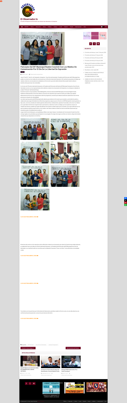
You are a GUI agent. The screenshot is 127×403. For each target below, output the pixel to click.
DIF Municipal (30, 344)
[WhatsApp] (125, 205)
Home (32, 26)
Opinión (66, 26)
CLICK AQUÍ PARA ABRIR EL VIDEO (29, 216)
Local (60, 26)
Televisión (70, 401)
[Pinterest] (125, 203)
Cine (85, 26)
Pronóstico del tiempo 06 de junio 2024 (94, 57)
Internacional (78, 26)
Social (71, 26)
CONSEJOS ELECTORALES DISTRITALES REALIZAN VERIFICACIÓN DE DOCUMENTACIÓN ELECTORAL (94, 74)
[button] (62, 383)
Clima (44, 26)
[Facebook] (125, 198)
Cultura (55, 26)
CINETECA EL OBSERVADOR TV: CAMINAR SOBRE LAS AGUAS (51, 396)
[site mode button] (102, 27)
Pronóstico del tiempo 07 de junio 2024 (94, 55)
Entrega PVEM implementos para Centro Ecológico (69, 370)
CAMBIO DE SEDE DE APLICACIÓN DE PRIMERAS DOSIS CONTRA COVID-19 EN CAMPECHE (94, 81)
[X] (125, 200)
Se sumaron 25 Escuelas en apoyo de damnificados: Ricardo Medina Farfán (50, 370)
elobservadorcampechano (36, 74)
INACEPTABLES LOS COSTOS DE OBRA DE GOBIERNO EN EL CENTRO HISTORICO (30, 369)
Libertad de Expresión (53, 344)
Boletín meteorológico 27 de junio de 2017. (29, 348)
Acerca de (38, 26)
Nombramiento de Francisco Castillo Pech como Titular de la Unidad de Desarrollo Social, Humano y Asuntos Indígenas (74, 348)
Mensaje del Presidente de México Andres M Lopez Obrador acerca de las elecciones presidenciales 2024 (95, 65)
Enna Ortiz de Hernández (41, 344)
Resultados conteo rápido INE (91, 69)
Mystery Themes (40, 401)
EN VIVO (26, 26)
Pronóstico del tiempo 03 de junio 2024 (94, 60)
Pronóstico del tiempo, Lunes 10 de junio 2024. (95, 52)
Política (49, 26)
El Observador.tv (29, 19)
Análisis (94, 401)
